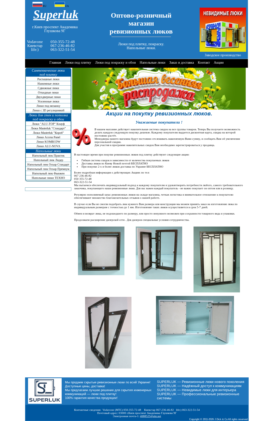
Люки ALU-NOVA (48, 146)
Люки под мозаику (48, 105)
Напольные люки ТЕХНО (48, 177)
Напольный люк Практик (48, 155)
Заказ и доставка (181, 62)
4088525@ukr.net (150, 416)
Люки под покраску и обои (115, 62)
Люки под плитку (78, 62)
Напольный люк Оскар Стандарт (48, 164)
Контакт (204, 62)
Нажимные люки (48, 83)
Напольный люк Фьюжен (48, 173)
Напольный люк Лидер (48, 160)
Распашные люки (48, 79)
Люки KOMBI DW (48, 141)
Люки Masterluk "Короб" (48, 132)
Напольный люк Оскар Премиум (48, 169)
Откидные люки (48, 92)
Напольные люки (152, 62)
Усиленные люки (48, 101)
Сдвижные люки (48, 88)
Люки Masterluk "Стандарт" (48, 128)
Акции (219, 62)
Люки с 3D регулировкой (48, 110)
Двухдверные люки (48, 97)
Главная (55, 62)
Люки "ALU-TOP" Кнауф (48, 123)
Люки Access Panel (48, 137)
